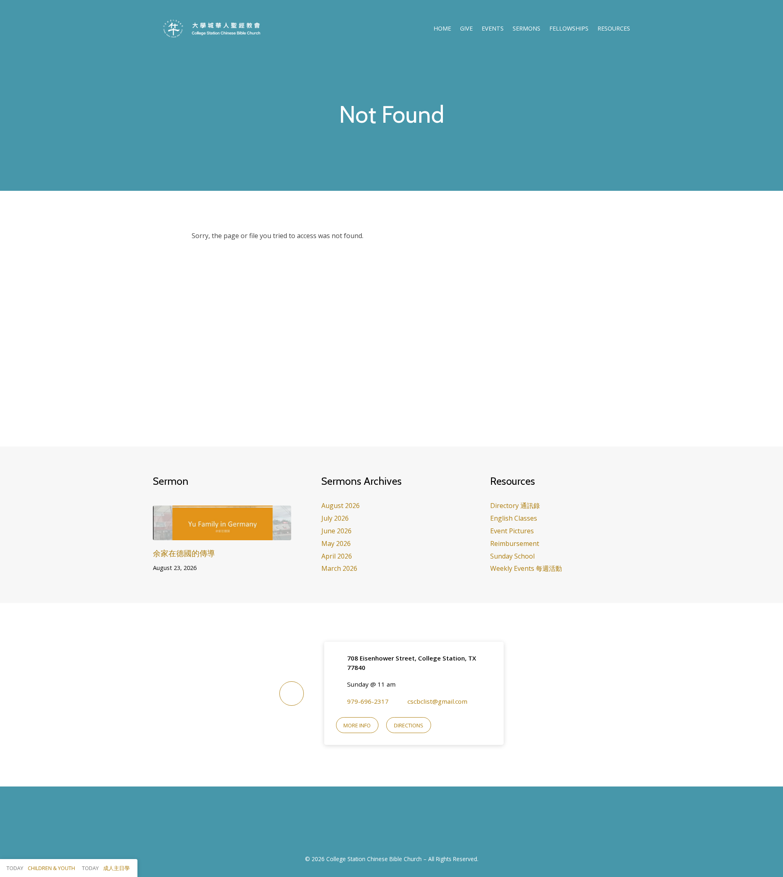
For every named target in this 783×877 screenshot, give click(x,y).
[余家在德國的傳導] (222, 534)
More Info (357, 725)
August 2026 (340, 505)
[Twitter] (401, 825)
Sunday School (512, 556)
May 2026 (336, 543)
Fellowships (568, 28)
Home (442, 28)
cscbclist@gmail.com (437, 701)
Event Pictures (512, 530)
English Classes (513, 518)
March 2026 (339, 568)
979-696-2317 (368, 701)
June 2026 (336, 530)
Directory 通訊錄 (515, 505)
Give (466, 28)
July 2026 (335, 518)
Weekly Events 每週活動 (526, 568)
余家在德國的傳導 (184, 553)
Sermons (526, 28)
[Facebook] (381, 825)
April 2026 (336, 556)
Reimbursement (514, 543)
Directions (408, 725)
